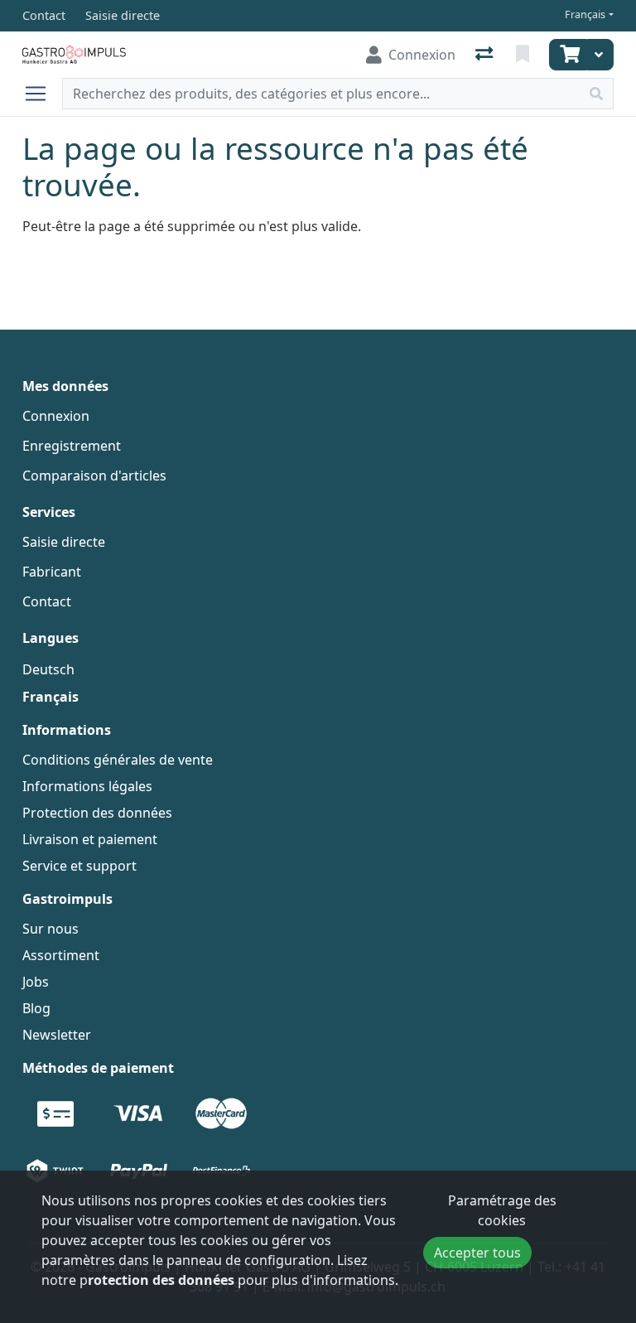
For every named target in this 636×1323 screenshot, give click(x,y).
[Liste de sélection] (524, 54)
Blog (36, 1008)
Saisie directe (63, 542)
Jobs (35, 982)
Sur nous (50, 929)
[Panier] (568, 54)
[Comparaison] (485, 54)
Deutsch (48, 669)
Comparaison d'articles (94, 475)
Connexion (55, 416)
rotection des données (161, 1280)
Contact (46, 601)
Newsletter (56, 1035)
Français (585, 14)
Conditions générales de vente (117, 760)
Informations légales (87, 786)
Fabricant (51, 572)
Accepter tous (477, 1252)
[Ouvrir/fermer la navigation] (42, 93)
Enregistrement (71, 446)
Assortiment (60, 955)
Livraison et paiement (89, 839)
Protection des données (97, 813)
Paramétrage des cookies (502, 1210)
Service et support (79, 866)
